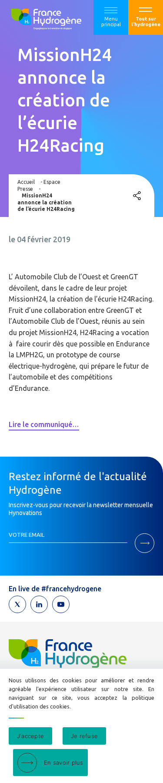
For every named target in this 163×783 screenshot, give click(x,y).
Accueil (26, 182)
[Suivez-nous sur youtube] (61, 604)
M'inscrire (144, 543)
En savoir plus (63, 762)
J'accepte (30, 735)
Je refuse (84, 735)
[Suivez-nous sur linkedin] (39, 604)
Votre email (26, 535)
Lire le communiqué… (44, 424)
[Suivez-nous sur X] (17, 604)
